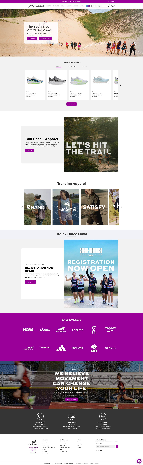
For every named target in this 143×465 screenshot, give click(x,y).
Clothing (80, 444)
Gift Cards (33, 449)
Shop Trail (29, 150)
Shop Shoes (71, 104)
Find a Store (33, 451)
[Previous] (22, 207)
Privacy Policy (58, 463)
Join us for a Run (45, 38)
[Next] (120, 85)
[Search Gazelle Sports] (108, 6)
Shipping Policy (63, 445)
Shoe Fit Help (63, 444)
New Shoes (32, 38)
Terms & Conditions (68, 463)
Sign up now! (30, 282)
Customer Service (33, 447)
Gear (79, 445)
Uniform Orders (63, 451)
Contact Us (33, 452)
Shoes (79, 442)
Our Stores (112, 1)
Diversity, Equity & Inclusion (49, 447)
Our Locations (46, 445)
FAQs (61, 449)
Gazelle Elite (45, 453)
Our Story (45, 442)
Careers (44, 449)
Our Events (45, 444)
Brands (79, 447)
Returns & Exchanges (65, 447)
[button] (49, 6)
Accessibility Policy (48, 463)
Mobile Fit (45, 451)
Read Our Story (71, 399)
